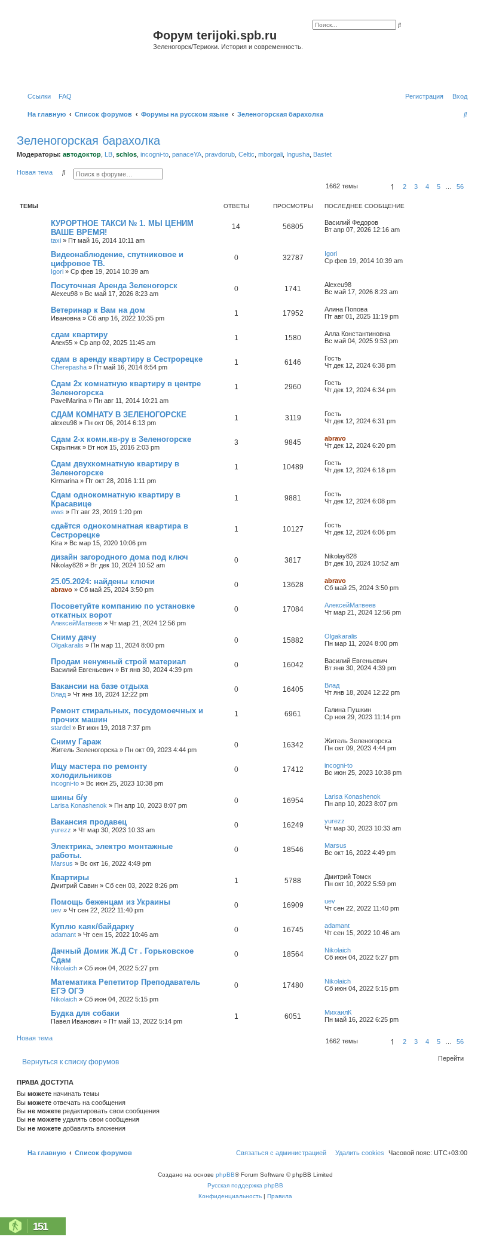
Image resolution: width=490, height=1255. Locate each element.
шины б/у (69, 797)
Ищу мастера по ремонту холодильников (99, 771)
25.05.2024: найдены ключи (103, 581)
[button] (372, 186)
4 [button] (427, 186)
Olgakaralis (67, 645)
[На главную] (86, 50)
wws (57, 511)
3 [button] (416, 186)
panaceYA (186, 154)
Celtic (246, 154)
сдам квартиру (79, 334)
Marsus (62, 863)
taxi (56, 240)
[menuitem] (63, 96)
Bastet (322, 154)
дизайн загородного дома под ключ (119, 556)
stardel (61, 727)
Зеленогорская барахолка (88, 140)
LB (108, 154)
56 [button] (460, 186)
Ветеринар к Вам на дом (98, 310)
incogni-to (154, 154)
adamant (63, 934)
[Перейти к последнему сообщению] (382, 222)
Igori (57, 271)
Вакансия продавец (89, 821)
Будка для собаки (85, 1013)
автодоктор (82, 154)
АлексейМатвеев (76, 623)
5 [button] (438, 186)
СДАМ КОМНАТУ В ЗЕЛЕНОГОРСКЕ (118, 414)
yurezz (61, 829)
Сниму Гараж (76, 741)
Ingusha (298, 154)
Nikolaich (64, 968)
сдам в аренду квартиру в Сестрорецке (127, 359)
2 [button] (404, 186)
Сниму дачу (73, 637)
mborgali (270, 154)
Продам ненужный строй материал (118, 661)
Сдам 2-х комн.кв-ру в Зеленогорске (121, 439)
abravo (335, 438)
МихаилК (337, 1012)
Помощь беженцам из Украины (110, 901)
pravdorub (220, 154)
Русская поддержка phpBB (245, 1185)
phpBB (225, 1174)
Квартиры (70, 877)
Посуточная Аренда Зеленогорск (114, 285)
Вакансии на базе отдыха (99, 686)
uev (56, 910)
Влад (58, 694)
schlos (126, 154)
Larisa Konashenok (79, 805)
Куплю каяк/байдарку (92, 926)
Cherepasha (69, 367)
